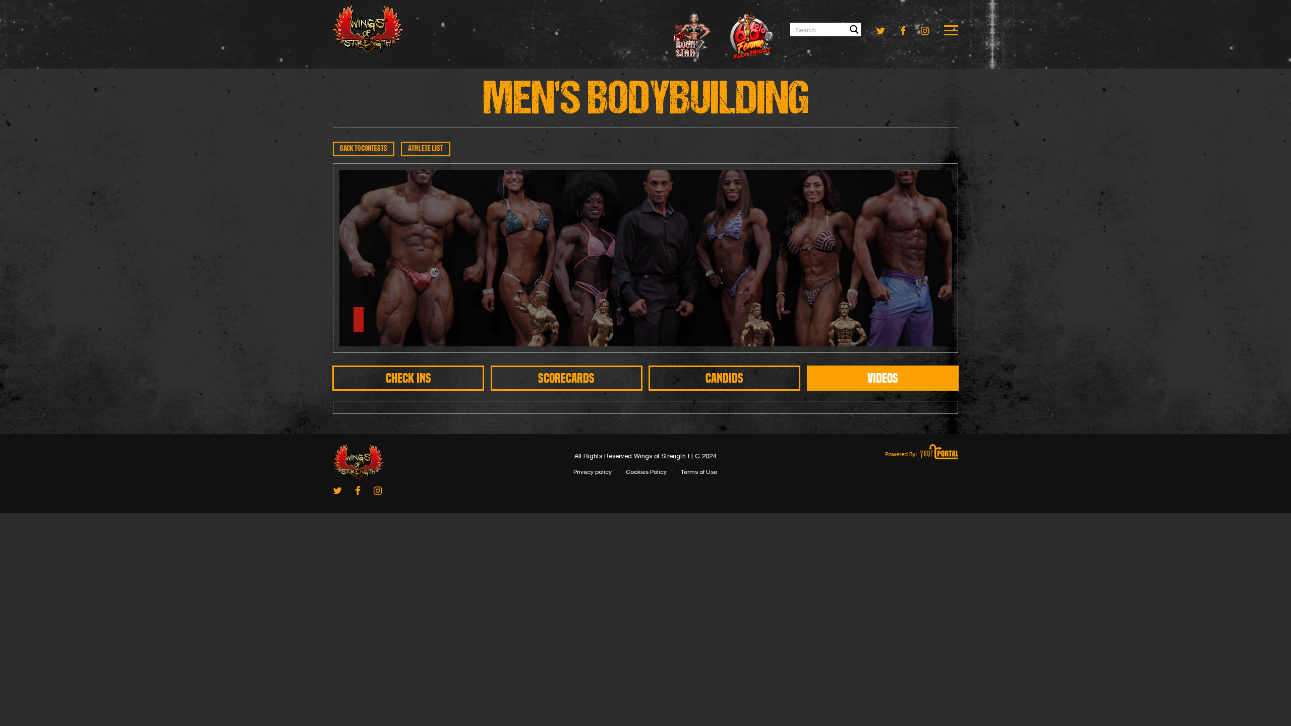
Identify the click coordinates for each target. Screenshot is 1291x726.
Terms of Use (699, 471)
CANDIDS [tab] (724, 378)
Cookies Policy (646, 471)
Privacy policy (592, 471)
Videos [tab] (882, 378)
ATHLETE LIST (425, 149)
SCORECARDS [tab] (566, 378)
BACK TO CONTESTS (363, 149)
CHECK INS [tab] (408, 378)
